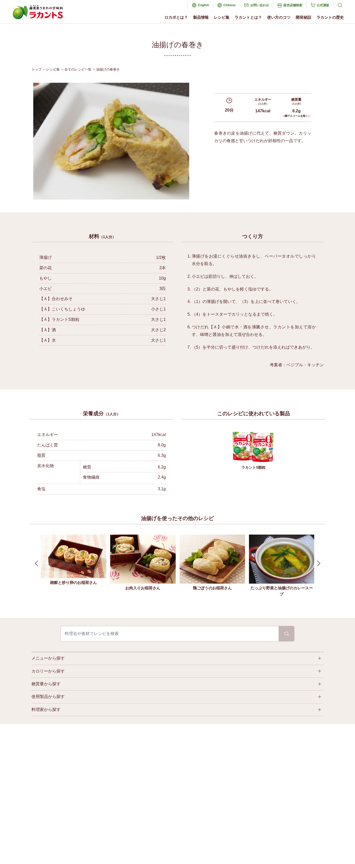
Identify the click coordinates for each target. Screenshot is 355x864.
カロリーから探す (48, 671)
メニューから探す (48, 658)
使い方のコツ (279, 17)
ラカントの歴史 (330, 17)
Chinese (229, 5)
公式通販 (323, 5)
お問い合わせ (259, 5)
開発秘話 (303, 17)
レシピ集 (221, 17)
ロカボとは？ (176, 17)
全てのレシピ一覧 (77, 69)
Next (317, 563)
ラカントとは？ (248, 17)
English (203, 5)
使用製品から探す (48, 696)
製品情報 (201, 17)
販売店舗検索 (293, 5)
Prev (38, 563)
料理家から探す (46, 709)
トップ (36, 69)
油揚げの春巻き (108, 69)
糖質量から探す (46, 684)
